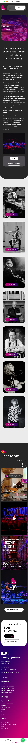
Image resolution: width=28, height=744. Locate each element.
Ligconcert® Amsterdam (7, 686)
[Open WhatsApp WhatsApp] (23, 740)
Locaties (3, 705)
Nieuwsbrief (4, 729)
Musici (3, 709)
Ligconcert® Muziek (6, 701)
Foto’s (3, 712)
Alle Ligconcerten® (6, 684)
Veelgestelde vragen (6, 692)
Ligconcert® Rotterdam (7, 688)
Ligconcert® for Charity (7, 690)
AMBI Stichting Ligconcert (8, 669)
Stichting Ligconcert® (10, 658)
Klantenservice (5, 722)
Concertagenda (5, 681)
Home (4, 29)
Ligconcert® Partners (7, 703)
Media (3, 714)
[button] (10, 7)
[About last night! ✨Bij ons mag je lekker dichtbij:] (14, 518)
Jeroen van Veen (5, 707)
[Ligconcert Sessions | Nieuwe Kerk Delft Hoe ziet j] (14, 553)
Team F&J (14, 742)
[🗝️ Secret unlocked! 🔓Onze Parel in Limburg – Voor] (14, 484)
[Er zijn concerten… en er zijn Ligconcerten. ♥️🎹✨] (14, 587)
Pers (2, 726)
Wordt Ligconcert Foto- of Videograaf (11, 672)
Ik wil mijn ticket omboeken (8, 724)
